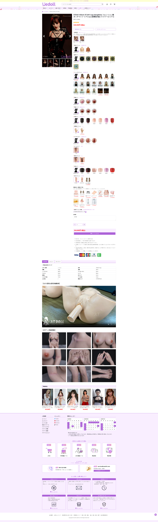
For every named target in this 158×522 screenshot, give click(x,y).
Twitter (57, 418)
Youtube (57, 420)
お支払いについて (57, 515)
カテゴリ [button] (51, 8)
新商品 (64, 8)
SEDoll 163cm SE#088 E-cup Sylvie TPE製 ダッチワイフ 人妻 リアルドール (85, 407)
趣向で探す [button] (58, 8)
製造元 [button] (44, 8)
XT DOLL (46, 11)
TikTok (57, 424)
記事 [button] (80, 8)
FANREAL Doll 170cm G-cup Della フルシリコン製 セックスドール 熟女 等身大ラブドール (47, 407)
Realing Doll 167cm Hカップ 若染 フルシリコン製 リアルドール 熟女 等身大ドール (97, 407)
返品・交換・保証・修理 (94, 515)
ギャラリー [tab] (58, 261)
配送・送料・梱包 (85, 515)
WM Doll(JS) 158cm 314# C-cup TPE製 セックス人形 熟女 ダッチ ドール (60, 407)
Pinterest (57, 422)
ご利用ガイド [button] (87, 8)
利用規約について (77, 515)
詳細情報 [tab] (45, 261)
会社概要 (51, 515)
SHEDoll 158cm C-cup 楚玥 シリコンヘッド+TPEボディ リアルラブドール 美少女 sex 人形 (72, 407)
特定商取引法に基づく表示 (67, 515)
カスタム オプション (101, 29)
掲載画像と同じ (78, 29)
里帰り (75, 8)
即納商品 (70, 8)
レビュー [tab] (51, 261)
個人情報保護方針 (104, 515)
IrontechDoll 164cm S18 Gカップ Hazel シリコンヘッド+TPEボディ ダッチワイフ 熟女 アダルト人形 (110, 407)
